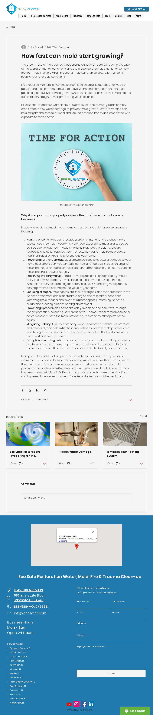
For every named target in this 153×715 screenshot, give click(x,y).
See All (143, 416)
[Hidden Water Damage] (76, 434)
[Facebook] (84, 704)
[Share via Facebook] (22, 390)
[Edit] (9, 590)
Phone (115, 612)
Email (79, 612)
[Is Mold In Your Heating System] (125, 434)
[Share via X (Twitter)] (30, 390)
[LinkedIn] (91, 704)
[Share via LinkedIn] (37, 390)
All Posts (10, 26)
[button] (41, 16)
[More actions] (130, 47)
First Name (83, 601)
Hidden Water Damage (75, 452)
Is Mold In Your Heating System (123, 454)
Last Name (118, 601)
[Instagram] (76, 704)
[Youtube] (69, 704)
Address (81, 623)
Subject (81, 635)
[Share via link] (44, 390)
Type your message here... (91, 646)
